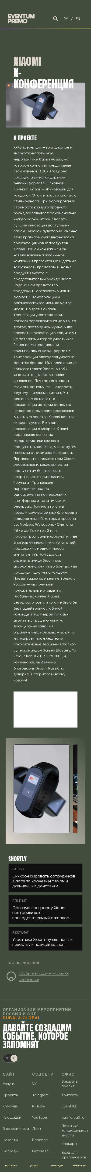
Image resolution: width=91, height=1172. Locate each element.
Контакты (70, 1095)
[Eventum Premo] (21, 19)
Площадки (12, 1117)
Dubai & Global (22, 1018)
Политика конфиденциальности (75, 1130)
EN (78, 18)
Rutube (38, 1106)
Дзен (36, 1128)
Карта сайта (73, 1117)
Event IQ (69, 1106)
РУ (66, 18)
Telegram (40, 1095)
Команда (10, 1106)
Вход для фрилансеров (74, 1154)
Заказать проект (69, 1083)
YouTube (39, 1117)
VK (34, 1083)
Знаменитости (16, 1128)
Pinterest (40, 1151)
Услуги (8, 1083)
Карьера (69, 1143)
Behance (40, 1140)
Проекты (10, 1095)
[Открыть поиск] (55, 19)
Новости (10, 1140)
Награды (10, 1151)
